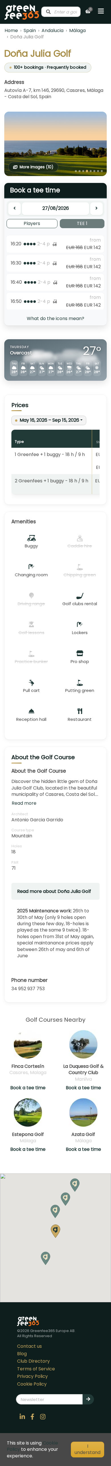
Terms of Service (36, 1369)
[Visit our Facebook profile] (32, 1416)
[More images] (55, 144)
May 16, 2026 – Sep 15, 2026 (49, 420)
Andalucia (52, 30)
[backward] (14, 208)
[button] (55, 1211)
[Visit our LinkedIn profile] (22, 1416)
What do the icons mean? (55, 318)
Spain (30, 30)
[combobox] (61, 12)
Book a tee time (28, 1088)
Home (11, 30)
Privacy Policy (32, 1376)
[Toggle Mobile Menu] (100, 11)
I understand (87, 1449)
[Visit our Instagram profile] (43, 1416)
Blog (22, 1353)
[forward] (96, 208)
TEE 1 (82, 223)
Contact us (29, 1346)
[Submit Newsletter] (88, 1399)
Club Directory (33, 1361)
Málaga (77, 30)
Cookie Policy (32, 1384)
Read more (24, 803)
